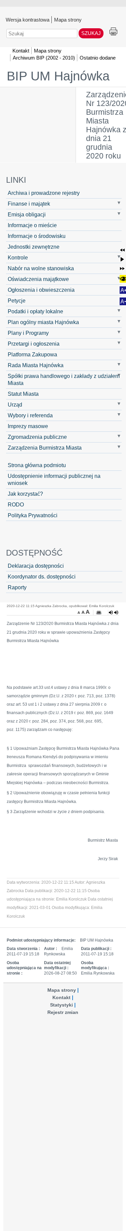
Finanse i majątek (29, 204)
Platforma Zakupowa (32, 354)
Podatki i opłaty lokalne (35, 311)
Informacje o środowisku (37, 236)
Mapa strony (68, 19)
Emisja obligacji (27, 214)
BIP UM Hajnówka (58, 76)
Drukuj (113, 32)
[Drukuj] (98, 612)
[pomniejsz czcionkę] (80, 612)
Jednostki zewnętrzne (33, 247)
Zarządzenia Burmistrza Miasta (45, 448)
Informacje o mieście (32, 225)
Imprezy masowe (28, 426)
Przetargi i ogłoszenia (33, 344)
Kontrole (18, 257)
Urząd (15, 404)
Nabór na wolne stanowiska (41, 268)
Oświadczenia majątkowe (38, 279)
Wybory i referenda (30, 415)
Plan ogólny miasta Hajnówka (43, 322)
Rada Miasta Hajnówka (36, 365)
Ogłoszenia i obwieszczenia (41, 290)
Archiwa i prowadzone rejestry (44, 193)
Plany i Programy (28, 333)
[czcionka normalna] (84, 612)
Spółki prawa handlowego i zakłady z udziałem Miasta (64, 379)
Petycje (17, 300)
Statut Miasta (23, 394)
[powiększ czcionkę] (88, 612)
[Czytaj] (113, 612)
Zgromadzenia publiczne (37, 437)
